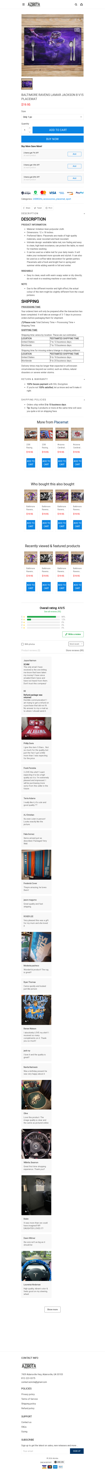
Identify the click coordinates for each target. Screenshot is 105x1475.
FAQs (24, 1427)
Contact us (26, 1422)
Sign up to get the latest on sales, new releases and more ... (49, 1445)
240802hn (37, 199)
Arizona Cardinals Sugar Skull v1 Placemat (62, 446)
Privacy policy (28, 1394)
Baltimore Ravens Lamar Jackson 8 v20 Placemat (62, 508)
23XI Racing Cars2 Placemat (46, 446)
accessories (49, 199)
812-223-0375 (28, 1378)
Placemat (61, 422)
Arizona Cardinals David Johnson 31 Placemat (77, 446)
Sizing (24, 1431)
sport (68, 199)
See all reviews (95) (52, 611)
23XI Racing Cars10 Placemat (30, 446)
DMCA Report (46, 1462)
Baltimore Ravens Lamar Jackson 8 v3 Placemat (77, 508)
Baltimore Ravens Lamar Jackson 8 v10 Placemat (46, 508)
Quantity (25, 123)
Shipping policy (28, 1403)
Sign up (77, 1451)
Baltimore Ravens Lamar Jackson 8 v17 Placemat (30, 508)
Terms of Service (29, 1399)
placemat (60, 199)
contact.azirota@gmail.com (34, 1382)
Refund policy (27, 1408)
